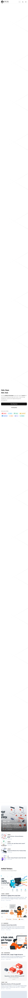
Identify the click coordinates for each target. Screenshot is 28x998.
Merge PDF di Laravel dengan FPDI (14, 824)
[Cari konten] (19, 2)
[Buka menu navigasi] (26, 2)
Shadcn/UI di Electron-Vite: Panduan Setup (16, 850)
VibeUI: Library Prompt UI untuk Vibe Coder (16, 857)
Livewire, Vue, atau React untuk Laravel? (16, 843)
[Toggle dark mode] (23, 2)
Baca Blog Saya (14, 403)
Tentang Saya (14, 407)
